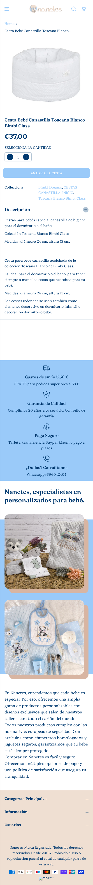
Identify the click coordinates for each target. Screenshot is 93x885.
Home (9, 23)
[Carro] (83, 9)
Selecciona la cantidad (28, 147)
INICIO (67, 192)
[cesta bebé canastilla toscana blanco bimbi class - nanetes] (46, 74)
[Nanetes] (45, 9)
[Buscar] (74, 9)
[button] (7, 9)
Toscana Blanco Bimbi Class (62, 198)
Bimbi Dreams (50, 187)
